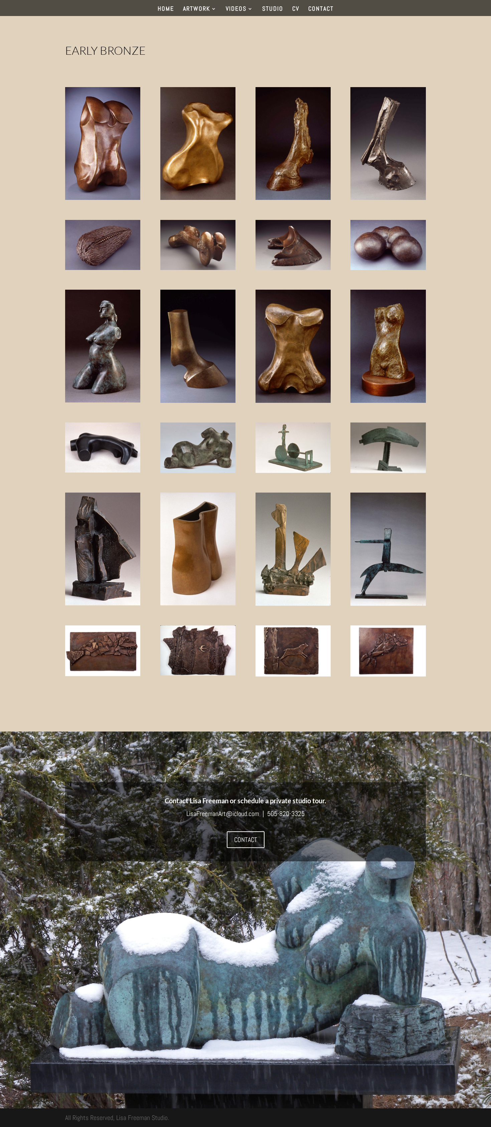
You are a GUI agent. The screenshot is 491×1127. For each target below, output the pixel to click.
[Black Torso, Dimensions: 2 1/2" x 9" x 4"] (102, 470)
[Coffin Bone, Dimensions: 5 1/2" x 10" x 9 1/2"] (293, 267)
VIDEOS (236, 9)
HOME (166, 9)
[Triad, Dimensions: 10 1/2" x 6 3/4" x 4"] (102, 603)
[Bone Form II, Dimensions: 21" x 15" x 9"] (293, 400)
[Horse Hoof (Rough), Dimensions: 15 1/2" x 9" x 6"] (293, 197)
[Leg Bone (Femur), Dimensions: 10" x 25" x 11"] (197, 267)
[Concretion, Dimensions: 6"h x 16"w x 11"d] (388, 267)
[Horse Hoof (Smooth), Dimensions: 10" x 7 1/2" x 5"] (197, 400)
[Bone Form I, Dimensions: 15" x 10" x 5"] (197, 197)
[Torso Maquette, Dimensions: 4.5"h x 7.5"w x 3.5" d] (197, 470)
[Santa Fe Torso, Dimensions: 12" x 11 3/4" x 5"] (197, 603)
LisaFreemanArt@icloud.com (222, 813)
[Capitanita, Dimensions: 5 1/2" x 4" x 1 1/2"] (293, 603)
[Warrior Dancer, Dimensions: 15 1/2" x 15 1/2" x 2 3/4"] (388, 603)
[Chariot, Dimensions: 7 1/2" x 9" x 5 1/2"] (293, 470)
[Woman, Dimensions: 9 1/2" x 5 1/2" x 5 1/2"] (102, 400)
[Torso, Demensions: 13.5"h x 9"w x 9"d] (388, 400)
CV (295, 9)
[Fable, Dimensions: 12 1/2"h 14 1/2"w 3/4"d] (293, 674)
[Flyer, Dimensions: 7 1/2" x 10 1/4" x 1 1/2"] (388, 470)
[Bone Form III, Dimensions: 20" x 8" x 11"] (102, 197)
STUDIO (272, 9)
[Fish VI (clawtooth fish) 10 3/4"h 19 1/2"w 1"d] (102, 673)
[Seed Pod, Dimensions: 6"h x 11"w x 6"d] (102, 267)
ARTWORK (196, 9)
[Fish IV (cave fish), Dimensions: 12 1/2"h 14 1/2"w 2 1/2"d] (388, 674)
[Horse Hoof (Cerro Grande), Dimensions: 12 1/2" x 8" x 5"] (388, 197)
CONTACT (321, 9)
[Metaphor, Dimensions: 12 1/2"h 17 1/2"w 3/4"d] (197, 673)
